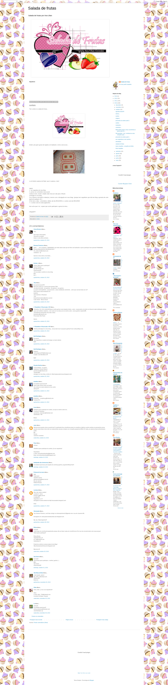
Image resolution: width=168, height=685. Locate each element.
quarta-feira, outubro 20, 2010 (41, 240)
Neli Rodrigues (38, 336)
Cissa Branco (37, 229)
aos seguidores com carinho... (123, 139)
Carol (35, 407)
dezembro (118, 105)
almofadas (118, 141)
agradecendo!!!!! (120, 111)
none (35, 425)
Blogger (92, 680)
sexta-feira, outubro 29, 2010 (41, 551)
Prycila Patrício (38, 365)
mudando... (119, 125)
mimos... (118, 113)
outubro (118, 109)
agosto (118, 153)
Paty (35, 443)
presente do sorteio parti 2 (122, 120)
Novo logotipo (119, 148)
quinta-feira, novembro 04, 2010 (42, 582)
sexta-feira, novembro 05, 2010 (42, 598)
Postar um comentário (37, 616)
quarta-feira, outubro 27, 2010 (41, 485)
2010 (115, 103)
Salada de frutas (42, 8)
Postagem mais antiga (102, 619)
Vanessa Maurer (117, 312)
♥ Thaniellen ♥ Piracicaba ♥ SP (42, 307)
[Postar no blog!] (57, 217)
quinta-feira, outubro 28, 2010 (41, 522)
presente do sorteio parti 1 (122, 137)
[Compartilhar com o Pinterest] (62, 217)
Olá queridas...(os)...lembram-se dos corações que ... (125, 134)
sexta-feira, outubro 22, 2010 (41, 438)
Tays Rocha (116, 437)
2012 (115, 98)
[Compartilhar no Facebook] (61, 217)
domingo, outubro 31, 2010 (41, 567)
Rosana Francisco (39, 245)
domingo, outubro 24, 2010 (41, 457)
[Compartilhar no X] (59, 217)
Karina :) (36, 263)
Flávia (35, 527)
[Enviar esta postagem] (52, 216)
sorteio (38, 219)
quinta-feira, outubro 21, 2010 (41, 391)
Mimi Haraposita (117, 343)
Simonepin (36, 511)
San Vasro (36, 556)
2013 (115, 96)
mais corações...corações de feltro (125, 146)
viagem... (118, 118)
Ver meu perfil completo (125, 84)
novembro (118, 107)
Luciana (36, 490)
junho (117, 158)
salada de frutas (120, 144)
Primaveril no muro (39, 472)
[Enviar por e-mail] (55, 217)
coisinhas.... (119, 127)
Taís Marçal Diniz (38, 573)
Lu (34, 603)
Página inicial (69, 619)
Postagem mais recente (36, 619)
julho (117, 156)
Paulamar (116, 193)
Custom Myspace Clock (125, 183)
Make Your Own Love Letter (84, 673)
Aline (35, 587)
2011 (115, 100)
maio (117, 160)
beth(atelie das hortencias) (41, 462)
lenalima (36, 381)
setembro (118, 151)
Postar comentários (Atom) (41, 622)
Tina (35, 282)
